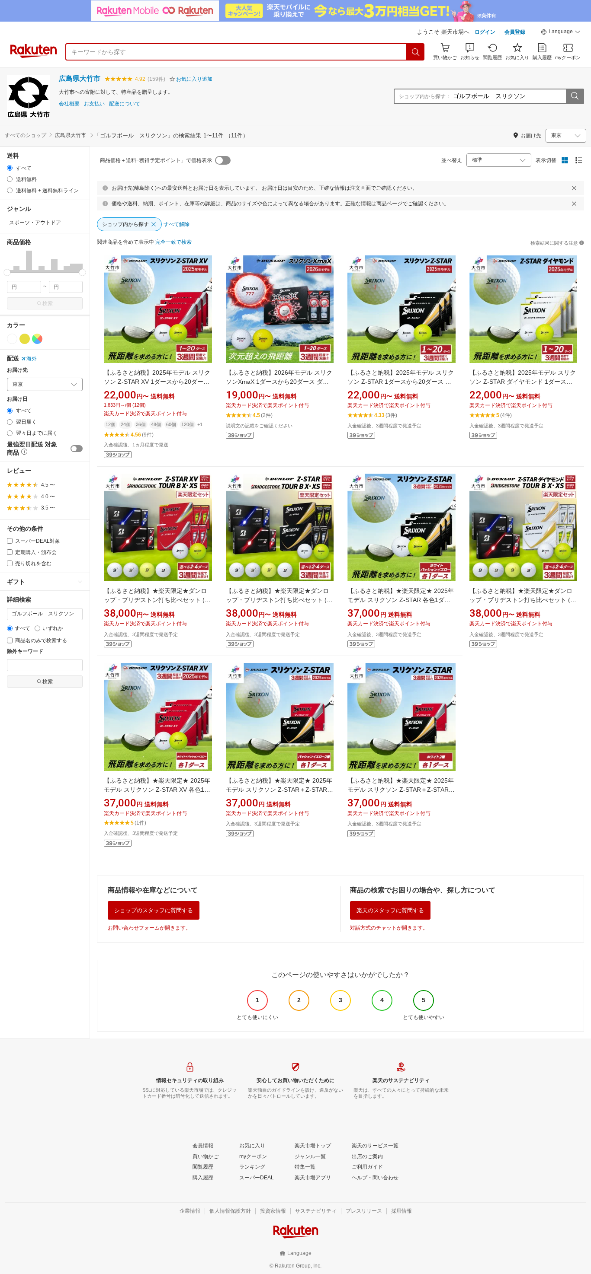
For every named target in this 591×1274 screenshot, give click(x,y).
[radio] (10, 168)
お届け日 (17, 399)
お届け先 (17, 370)
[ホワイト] (12, 339)
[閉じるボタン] (574, 188)
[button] (561, 33)
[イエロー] (24, 339)
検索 (47, 303)
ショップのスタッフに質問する (153, 910)
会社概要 (69, 104)
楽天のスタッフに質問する (390, 910)
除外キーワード (25, 651)
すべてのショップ (25, 135)
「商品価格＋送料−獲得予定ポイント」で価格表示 (153, 160)
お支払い (94, 104)
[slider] (7, 272)
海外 (31, 359)
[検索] (415, 52)
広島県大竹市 (79, 78)
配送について (124, 104)
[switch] (77, 448)
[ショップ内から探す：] (574, 96)
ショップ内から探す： (425, 96)
